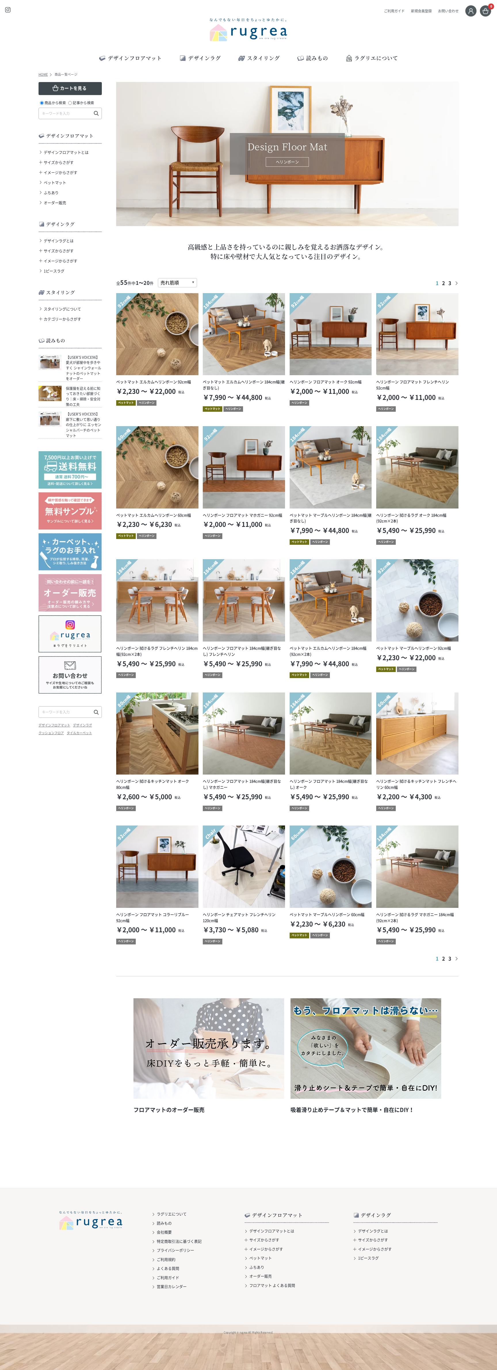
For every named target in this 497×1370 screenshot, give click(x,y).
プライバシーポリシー (175, 1250)
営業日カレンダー (172, 1286)
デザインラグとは (59, 240)
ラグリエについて (376, 58)
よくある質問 (168, 1268)
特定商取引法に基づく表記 (179, 1241)
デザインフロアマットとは (66, 152)
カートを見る (73, 88)
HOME (43, 74)
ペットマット (55, 182)
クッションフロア (51, 733)
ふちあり (51, 192)
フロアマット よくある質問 (272, 1285)
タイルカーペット (79, 733)
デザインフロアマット (54, 725)
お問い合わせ (448, 11)
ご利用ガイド (394, 11)
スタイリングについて (62, 309)
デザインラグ (82, 725)
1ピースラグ (54, 271)
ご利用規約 (166, 1259)
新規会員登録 (421, 11)
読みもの (164, 1223)
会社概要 (164, 1232)
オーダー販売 (55, 202)
